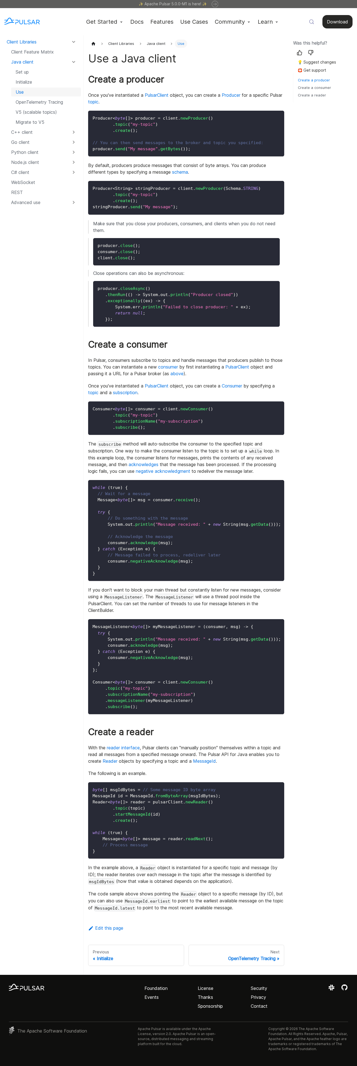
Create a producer (314, 80)
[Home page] (93, 44)
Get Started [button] (101, 22)
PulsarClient (156, 95)
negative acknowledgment (163, 471)
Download (337, 22)
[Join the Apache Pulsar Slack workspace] (332, 989)
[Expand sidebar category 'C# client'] (73, 172)
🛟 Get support (312, 70)
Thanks (205, 997)
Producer (231, 95)
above (177, 373)
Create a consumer (314, 88)
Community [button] (230, 22)
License (205, 988)
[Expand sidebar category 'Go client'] (73, 142)
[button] (44, 202)
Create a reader (312, 95)
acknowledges (143, 464)
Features (161, 21)
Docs (137, 21)
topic (93, 102)
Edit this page (109, 928)
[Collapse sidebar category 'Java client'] (73, 61)
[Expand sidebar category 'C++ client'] (73, 132)
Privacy (258, 997)
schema (180, 172)
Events (151, 997)
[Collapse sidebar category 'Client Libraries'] (73, 41)
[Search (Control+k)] (311, 21)
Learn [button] (265, 22)
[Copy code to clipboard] (277, 117)
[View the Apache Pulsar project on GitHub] (344, 989)
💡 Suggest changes (317, 62)
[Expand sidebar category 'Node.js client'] (73, 162)
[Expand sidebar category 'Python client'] (73, 152)
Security (259, 988)
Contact (259, 1006)
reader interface (123, 747)
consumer (168, 367)
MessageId (204, 761)
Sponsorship (210, 1006)
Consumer (232, 386)
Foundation (156, 988)
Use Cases (194, 21)
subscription (125, 392)
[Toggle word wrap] (267, 487)
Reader (110, 761)
